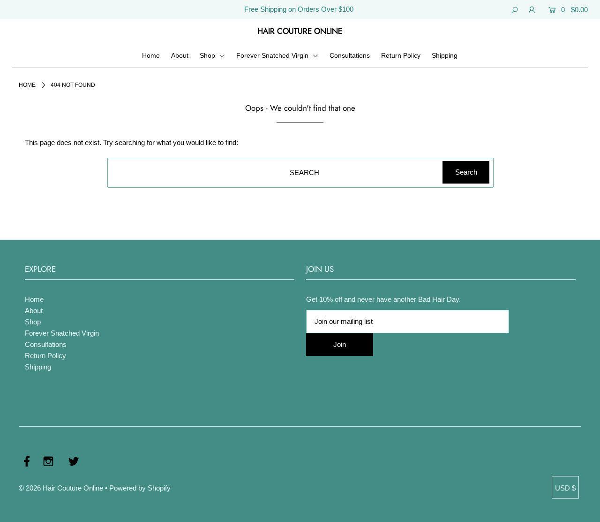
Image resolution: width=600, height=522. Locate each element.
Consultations (350, 55)
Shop (208, 55)
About (179, 55)
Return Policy (400, 55)
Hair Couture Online (299, 31)
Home (151, 55)
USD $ (565, 488)
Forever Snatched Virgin (273, 55)
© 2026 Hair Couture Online (61, 488)
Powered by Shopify (140, 488)
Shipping (445, 55)
